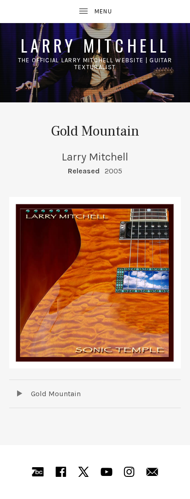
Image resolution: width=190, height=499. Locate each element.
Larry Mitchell (95, 45)
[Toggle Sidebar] (95, 11)
